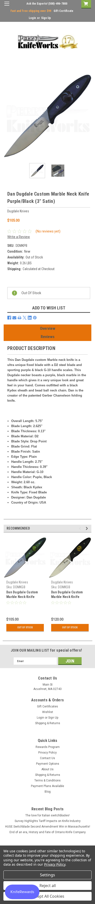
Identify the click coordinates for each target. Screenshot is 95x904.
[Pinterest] (35, 318)
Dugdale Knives (17, 582)
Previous (7, 115)
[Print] (19, 318)
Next (87, 115)
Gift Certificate (63, 11)
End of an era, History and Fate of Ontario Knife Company (48, 832)
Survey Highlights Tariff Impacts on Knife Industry (48, 821)
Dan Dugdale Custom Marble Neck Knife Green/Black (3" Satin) (23, 596)
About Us (47, 769)
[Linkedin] (30, 318)
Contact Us (47, 758)
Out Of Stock (25, 627)
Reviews (48, 336)
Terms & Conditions (47, 780)
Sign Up (46, 18)
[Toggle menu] (6, 6)
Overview (47, 328)
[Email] (14, 318)
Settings (47, 875)
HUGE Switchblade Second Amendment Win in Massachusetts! (47, 826)
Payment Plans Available (47, 786)
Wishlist (47, 712)
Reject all (47, 885)
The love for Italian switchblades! (47, 815)
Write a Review (18, 237)
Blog (48, 791)
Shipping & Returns (47, 723)
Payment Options (47, 763)
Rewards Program (48, 747)
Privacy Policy (47, 752)
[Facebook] (9, 318)
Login (32, 18)
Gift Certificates (47, 706)
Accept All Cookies (47, 896)
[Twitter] (25, 318)
